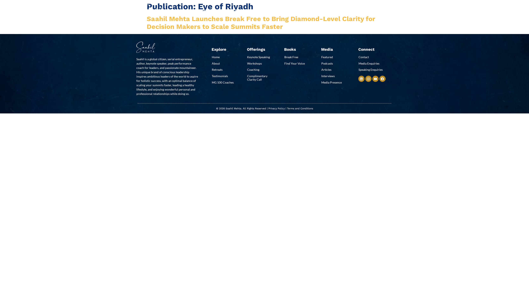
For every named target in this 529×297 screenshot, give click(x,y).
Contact (318, 10)
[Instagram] (368, 79)
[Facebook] (382, 79)
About (208, 10)
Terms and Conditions (300, 108)
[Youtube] (375, 79)
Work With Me (232, 10)
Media (278, 10)
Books (261, 10)
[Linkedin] (361, 79)
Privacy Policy (276, 108)
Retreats (297, 10)
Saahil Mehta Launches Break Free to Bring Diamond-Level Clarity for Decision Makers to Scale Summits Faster (261, 23)
